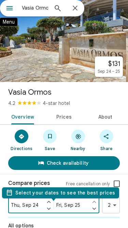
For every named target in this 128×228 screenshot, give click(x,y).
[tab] (21, 116)
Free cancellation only (88, 183)
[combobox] (35, 8)
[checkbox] (117, 184)
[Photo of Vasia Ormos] (64, 41)
